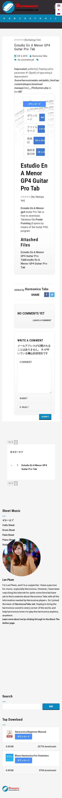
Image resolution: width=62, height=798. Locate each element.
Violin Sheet (8, 544)
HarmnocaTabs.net (25, 604)
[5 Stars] (23, 40)
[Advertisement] (31, 656)
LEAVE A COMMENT (42, 320)
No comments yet (26, 60)
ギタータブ (18, 452)
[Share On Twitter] (52, 294)
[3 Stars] (19, 40)
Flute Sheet (8, 535)
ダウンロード (34, 104)
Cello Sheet (8, 525)
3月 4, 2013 (22, 56)
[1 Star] (15, 40)
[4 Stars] (21, 40)
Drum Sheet (8, 530)
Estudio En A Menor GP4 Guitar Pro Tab (32, 47)
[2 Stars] (17, 40)
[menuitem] (59, 13)
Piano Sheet (8, 540)
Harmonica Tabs (39, 56)
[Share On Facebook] (46, 294)
